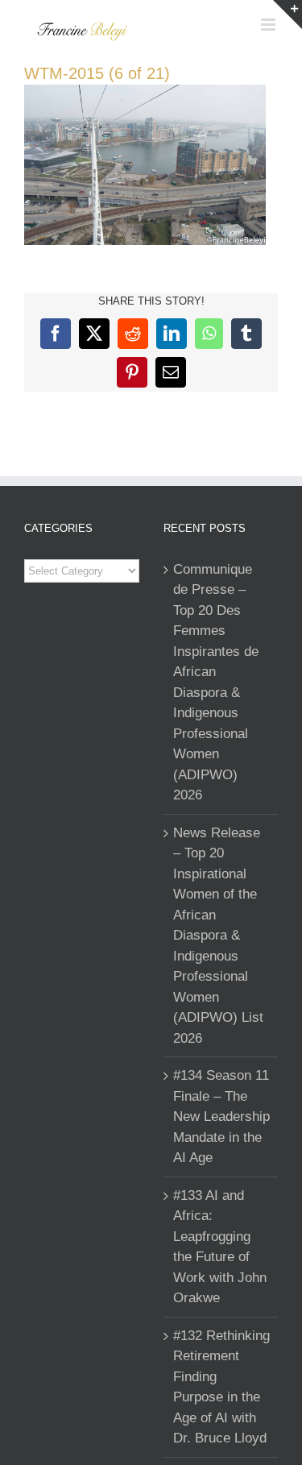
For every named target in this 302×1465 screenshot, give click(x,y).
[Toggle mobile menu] (269, 24)
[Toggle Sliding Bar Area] (287, 14)
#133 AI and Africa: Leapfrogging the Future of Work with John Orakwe (220, 1247)
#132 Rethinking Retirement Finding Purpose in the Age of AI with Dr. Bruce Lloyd (221, 1387)
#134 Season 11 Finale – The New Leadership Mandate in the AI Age (221, 1116)
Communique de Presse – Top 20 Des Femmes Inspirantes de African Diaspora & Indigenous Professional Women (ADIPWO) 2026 (216, 682)
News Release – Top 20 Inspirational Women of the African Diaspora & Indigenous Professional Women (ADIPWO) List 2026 (218, 935)
